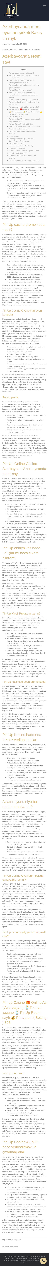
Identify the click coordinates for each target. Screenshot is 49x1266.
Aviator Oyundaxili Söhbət (18, 129)
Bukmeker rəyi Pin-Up (17, 148)
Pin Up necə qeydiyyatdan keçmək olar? (24, 107)
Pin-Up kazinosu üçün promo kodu (22, 92)
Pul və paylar (14, 78)
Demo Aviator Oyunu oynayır (20, 141)
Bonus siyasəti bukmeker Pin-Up (21, 146)
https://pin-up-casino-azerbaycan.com (16, 305)
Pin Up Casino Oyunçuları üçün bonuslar (24, 75)
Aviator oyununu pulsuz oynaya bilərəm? (24, 160)
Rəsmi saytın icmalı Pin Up (19, 153)
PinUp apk (17, 1240)
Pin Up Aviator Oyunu (17, 143)
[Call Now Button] (43, 1261)
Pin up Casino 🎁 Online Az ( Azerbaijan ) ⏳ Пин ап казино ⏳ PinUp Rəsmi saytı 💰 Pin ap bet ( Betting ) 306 (25, 111)
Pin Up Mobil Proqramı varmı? (20, 90)
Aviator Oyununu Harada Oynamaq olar (24, 151)
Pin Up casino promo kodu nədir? (21, 73)
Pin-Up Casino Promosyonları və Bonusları (25, 126)
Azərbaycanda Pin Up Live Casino (21, 139)
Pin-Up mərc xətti (15, 117)
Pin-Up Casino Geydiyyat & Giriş (21, 124)
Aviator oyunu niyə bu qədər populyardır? (24, 100)
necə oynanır (14, 136)
